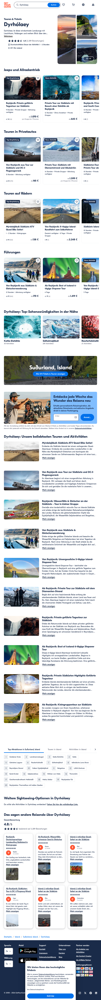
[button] (22, 99)
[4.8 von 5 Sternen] (15, 40)
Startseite (8, 937)
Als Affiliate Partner (83, 960)
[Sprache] (83, 5)
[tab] (24, 749)
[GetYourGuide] (7, 4)
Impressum (43, 953)
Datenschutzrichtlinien (83, 428)
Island (17, 937)
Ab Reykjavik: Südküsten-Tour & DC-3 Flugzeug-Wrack (18, 890)
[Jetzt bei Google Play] (28, 951)
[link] (22, 99)
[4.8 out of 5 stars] (11, 828)
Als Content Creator (83, 956)
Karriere (62, 953)
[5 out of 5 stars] (18, 848)
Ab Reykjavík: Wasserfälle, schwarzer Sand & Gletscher (50, 838)
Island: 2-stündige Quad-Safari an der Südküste (81, 838)
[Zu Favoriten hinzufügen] (38, 78)
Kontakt (42, 949)
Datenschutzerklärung (47, 957)
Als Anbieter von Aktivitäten (82, 950)
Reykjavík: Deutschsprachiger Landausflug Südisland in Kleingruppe (17, 841)
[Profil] (93, 5)
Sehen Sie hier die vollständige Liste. (62, 804)
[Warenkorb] (73, 5)
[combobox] (31, 5)
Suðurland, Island (30, 937)
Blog (60, 957)
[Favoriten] (63, 5)
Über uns (62, 949)
